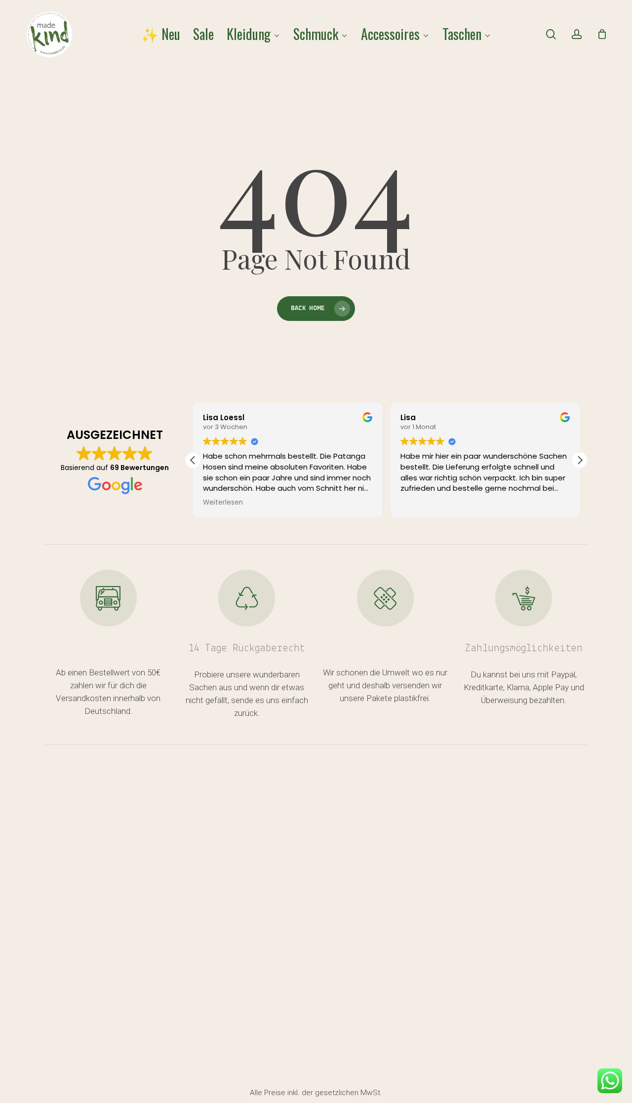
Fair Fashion (369, 851)
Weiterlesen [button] (223, 502)
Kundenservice (81, 851)
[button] (579, 460)
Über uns (66, 948)
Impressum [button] (354, 1097)
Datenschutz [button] (452, 1084)
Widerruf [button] (348, 1084)
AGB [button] (396, 1084)
